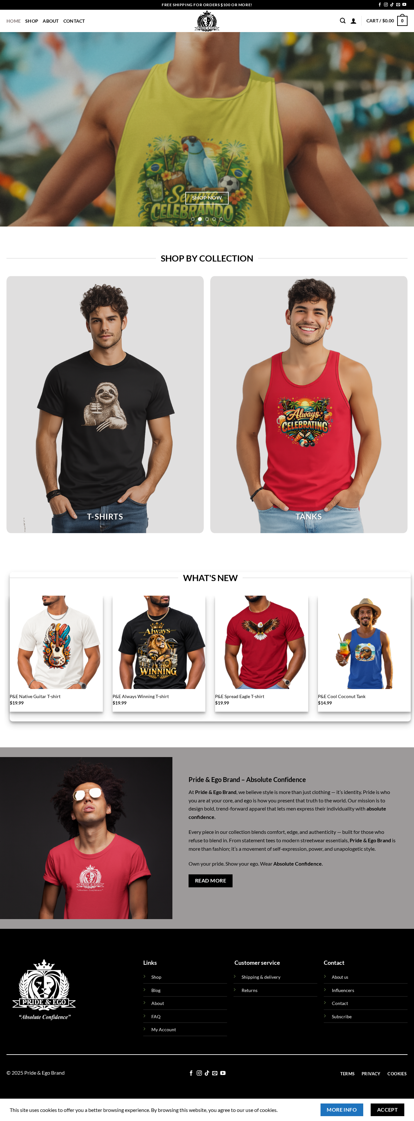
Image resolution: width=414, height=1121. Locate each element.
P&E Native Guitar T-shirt (35, 696)
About (51, 21)
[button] (353, 21)
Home (13, 21)
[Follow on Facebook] (380, 5)
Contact (74, 21)
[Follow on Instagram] (386, 5)
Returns (249, 990)
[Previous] (16, 129)
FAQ (155, 1016)
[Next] (397, 129)
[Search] (342, 21)
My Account (163, 1029)
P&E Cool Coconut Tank (341, 696)
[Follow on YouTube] (404, 5)
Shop (31, 21)
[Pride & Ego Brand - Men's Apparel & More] (207, 21)
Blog (155, 990)
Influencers (343, 990)
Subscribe (342, 1016)
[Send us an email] (398, 5)
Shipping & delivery (261, 977)
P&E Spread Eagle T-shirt (239, 696)
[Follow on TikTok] (392, 5)
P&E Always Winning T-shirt (141, 696)
